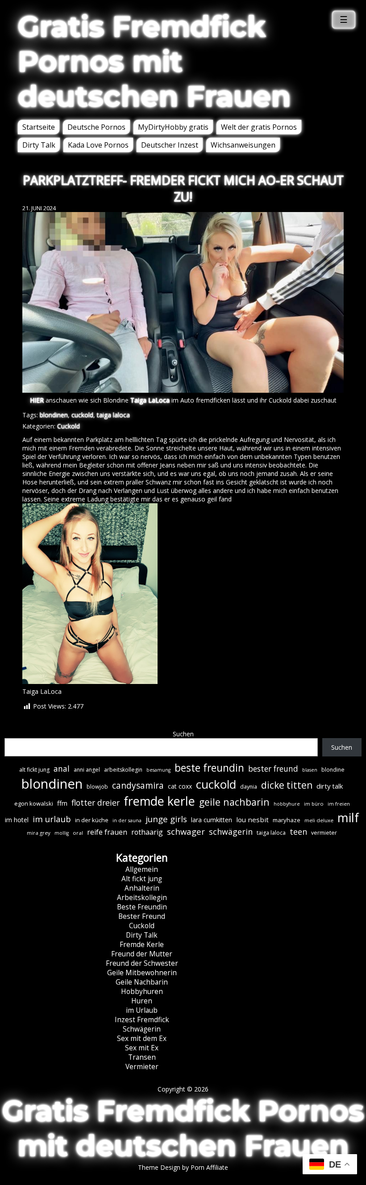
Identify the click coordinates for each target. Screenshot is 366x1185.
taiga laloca (113, 415)
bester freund (273, 768)
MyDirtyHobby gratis (173, 127)
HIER (37, 400)
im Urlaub (142, 1010)
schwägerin (231, 831)
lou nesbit (252, 819)
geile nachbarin (234, 801)
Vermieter (141, 1066)
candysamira (138, 785)
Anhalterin (142, 888)
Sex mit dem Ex (141, 1038)
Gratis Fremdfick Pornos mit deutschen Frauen (154, 61)
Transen (142, 1057)
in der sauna (126, 820)
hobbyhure (287, 804)
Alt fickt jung (141, 878)
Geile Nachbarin (142, 982)
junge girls (166, 819)
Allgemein (141, 869)
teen (298, 831)
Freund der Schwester (142, 963)
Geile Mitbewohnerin (142, 972)
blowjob (97, 786)
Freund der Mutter (141, 954)
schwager (186, 831)
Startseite (38, 127)
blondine (333, 769)
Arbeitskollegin (142, 897)
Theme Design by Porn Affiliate (183, 1167)
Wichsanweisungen (243, 145)
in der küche (91, 820)
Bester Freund (141, 916)
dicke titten (286, 785)
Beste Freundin (142, 907)
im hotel (17, 819)
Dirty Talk (38, 145)
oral (78, 832)
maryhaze (286, 820)
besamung (158, 770)
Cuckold (68, 426)
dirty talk (329, 786)
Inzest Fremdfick (142, 1019)
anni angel (87, 769)
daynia (248, 786)
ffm (62, 802)
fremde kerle (159, 801)
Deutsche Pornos (96, 127)
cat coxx (180, 786)
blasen (309, 770)
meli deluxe (318, 820)
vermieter (324, 833)
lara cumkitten (211, 819)
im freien (339, 803)
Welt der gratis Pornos (259, 127)
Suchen (183, 734)
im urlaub (52, 818)
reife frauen (107, 832)
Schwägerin (142, 1029)
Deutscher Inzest (169, 145)
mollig (61, 833)
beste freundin (209, 768)
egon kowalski (33, 803)
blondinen (54, 415)
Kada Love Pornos (98, 145)
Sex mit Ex (141, 1048)
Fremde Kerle (142, 944)
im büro (314, 803)
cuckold (82, 415)
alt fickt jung (34, 769)
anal (62, 768)
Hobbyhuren (142, 991)
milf (348, 817)
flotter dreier (95, 802)
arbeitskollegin (123, 769)
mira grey (38, 832)
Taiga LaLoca (150, 400)
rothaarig (147, 832)
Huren (141, 1001)
